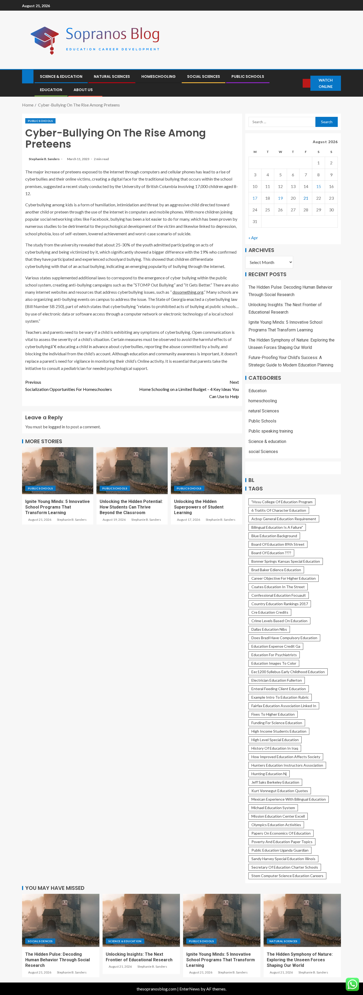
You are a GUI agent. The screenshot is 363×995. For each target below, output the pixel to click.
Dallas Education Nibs (269, 629)
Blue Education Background (274, 535)
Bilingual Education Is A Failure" (277, 527)
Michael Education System (273, 807)
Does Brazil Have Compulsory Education (284, 637)
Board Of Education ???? (271, 552)
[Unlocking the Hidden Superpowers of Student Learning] (206, 470)
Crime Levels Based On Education (279, 620)
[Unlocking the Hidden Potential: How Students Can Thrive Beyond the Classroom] (132, 470)
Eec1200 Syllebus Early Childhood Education (288, 671)
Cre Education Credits (269, 612)
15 (318, 186)
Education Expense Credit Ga (275, 646)
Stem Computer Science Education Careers (287, 875)
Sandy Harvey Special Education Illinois (283, 858)
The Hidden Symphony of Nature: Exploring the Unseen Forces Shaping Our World (300, 960)
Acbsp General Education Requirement (283, 518)
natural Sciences (112, 76)
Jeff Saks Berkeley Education (275, 782)
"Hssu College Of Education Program (282, 501)
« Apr (253, 237)
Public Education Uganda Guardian (280, 850)
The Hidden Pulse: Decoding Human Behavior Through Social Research (57, 960)
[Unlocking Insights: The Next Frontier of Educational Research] (141, 920)
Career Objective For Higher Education (283, 578)
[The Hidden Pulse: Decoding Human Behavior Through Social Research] (60, 920)
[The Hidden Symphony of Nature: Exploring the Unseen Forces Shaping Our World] (302, 920)
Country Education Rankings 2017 (279, 603)
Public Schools (247, 76)
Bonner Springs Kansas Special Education (285, 561)
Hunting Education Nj (269, 773)
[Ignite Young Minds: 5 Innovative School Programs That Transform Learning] (57, 470)
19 (280, 197)
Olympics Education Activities (276, 824)
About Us (83, 89)
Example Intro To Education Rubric (280, 697)
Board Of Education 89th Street (278, 544)
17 (254, 197)
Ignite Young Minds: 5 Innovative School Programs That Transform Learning (57, 507)
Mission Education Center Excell (278, 816)
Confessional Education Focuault (278, 595)
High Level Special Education (275, 739)
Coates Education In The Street (278, 586)
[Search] (298, 83)
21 (305, 197)
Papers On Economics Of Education (281, 833)
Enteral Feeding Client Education (278, 688)
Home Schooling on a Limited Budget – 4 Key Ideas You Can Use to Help (189, 389)
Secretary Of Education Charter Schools (284, 867)
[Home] (27, 76)
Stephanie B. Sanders (44, 159)
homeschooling (158, 76)
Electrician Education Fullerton (276, 680)
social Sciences (203, 76)
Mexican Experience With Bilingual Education (288, 799)
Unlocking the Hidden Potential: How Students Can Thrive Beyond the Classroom (131, 507)
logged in (56, 426)
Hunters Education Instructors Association (287, 765)
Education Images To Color (273, 663)
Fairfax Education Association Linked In (283, 705)
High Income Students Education (278, 731)
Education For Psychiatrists (274, 654)
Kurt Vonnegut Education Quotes (279, 790)
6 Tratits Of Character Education (278, 510)
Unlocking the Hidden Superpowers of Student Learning (198, 507)
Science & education (61, 76)
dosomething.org (188, 291)
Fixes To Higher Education (273, 714)
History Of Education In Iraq (274, 748)
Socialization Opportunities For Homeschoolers (68, 385)
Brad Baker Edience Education (276, 569)
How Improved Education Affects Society (285, 756)
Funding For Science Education (276, 722)
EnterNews (189, 988)
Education (51, 89)
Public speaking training (270, 431)
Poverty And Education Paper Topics (282, 841)
